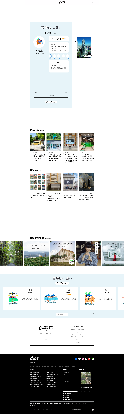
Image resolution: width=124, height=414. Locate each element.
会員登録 (46, 340)
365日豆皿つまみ (66, 381)
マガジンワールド (84, 403)
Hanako (51, 403)
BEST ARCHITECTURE (67, 393)
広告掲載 (31, 405)
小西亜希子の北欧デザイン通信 (35, 382)
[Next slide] (87, 267)
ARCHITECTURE (45, 366)
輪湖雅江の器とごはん (49, 372)
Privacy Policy (36, 405)
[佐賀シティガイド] (36, 253)
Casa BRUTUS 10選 (66, 383)
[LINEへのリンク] (92, 359)
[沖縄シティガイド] (62, 253)
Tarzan (60, 403)
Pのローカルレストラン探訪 (51, 382)
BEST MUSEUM (66, 397)
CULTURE (73, 366)
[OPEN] (31, 2)
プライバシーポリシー (75, 334)
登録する (78, 340)
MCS (79, 403)
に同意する (77, 334)
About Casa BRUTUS (85, 391)
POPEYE (38, 403)
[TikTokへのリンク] (86, 359)
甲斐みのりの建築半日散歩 (35, 372)
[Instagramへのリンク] (83, 359)
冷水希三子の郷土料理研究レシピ (51, 386)
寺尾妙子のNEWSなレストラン (35, 376)
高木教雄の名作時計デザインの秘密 (36, 384)
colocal (63, 403)
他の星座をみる (51, 95)
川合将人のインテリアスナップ (51, 378)
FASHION (38, 366)
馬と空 (64, 374)
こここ (77, 403)
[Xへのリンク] (79, 359)
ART (52, 366)
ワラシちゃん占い (66, 387)
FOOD (56, 366)
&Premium (56, 403)
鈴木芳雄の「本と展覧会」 (50, 376)
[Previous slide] (36, 267)
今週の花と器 (65, 385)
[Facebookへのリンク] (76, 359)
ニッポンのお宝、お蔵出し (50, 384)
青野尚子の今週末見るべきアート (36, 374)
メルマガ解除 (78, 342)
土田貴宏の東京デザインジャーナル (52, 374)
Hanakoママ (68, 403)
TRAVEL (61, 366)
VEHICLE (67, 366)
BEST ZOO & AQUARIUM (67, 399)
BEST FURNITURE (66, 395)
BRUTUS (34, 403)
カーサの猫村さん (66, 372)
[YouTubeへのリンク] (89, 359)
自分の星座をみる (62, 314)
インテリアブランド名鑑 (34, 386)
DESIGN (32, 366)
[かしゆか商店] (88, 253)
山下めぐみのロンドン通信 (35, 380)
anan (31, 403)
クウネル (72, 403)
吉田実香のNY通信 (33, 378)
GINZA (48, 403)
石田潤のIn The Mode (49, 380)
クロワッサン (43, 403)
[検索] (93, 2)
